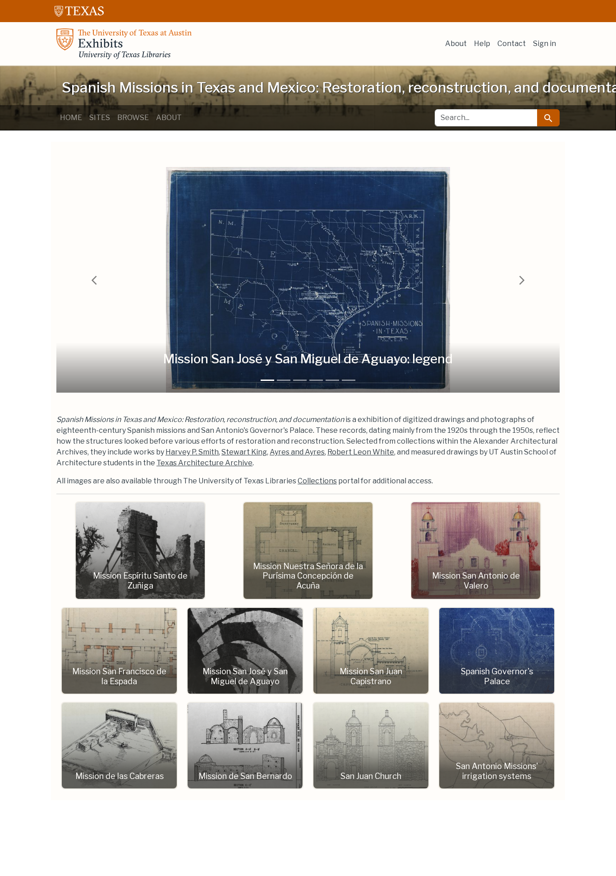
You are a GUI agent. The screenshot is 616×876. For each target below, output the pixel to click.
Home (71, 117)
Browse (133, 117)
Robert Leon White (360, 452)
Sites (99, 117)
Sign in (544, 43)
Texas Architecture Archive (204, 463)
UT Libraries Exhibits (124, 44)
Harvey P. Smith (192, 452)
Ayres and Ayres (297, 452)
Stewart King (244, 452)
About (456, 43)
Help (482, 43)
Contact (511, 43)
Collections (317, 481)
